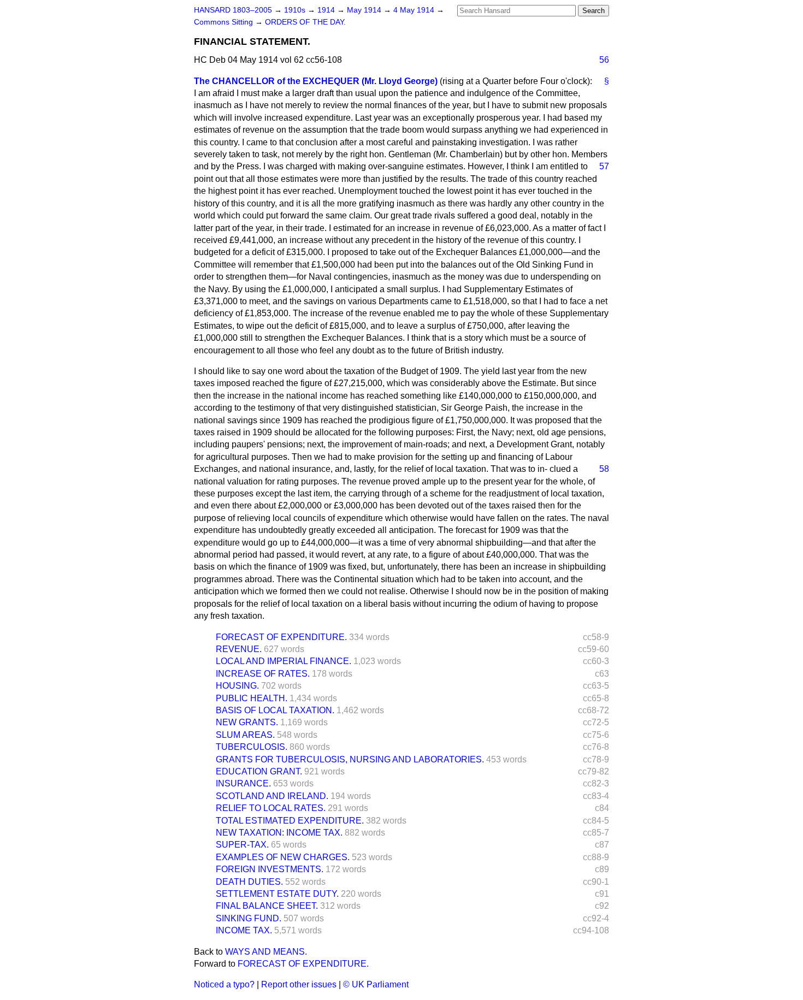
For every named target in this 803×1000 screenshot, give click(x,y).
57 (604, 166)
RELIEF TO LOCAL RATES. (271, 808)
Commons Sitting (224, 22)
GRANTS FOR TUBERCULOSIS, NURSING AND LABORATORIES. (350, 759)
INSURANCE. (243, 783)
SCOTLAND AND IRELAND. (272, 796)
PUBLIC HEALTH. (251, 698)
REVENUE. (239, 649)
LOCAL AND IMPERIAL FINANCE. (283, 661)
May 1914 (365, 10)
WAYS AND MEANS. (266, 951)
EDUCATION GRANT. (259, 771)
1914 (327, 10)
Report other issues (298, 984)
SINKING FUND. (248, 918)
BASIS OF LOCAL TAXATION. (275, 710)
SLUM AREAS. (245, 734)
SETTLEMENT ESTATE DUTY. (277, 893)
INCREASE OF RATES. (263, 673)
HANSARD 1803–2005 (233, 10)
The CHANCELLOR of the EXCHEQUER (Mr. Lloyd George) (316, 81)
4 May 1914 (414, 10)
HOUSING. (237, 685)
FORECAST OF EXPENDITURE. (281, 637)
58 (604, 469)
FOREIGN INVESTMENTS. (269, 869)
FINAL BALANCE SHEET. (267, 905)
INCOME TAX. (244, 930)
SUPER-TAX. (242, 844)
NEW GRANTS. (247, 722)
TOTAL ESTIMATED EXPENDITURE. (290, 820)
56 (604, 59)
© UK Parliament (376, 984)
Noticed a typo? (224, 984)
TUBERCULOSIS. (251, 747)
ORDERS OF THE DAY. (305, 22)
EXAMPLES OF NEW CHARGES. (283, 857)
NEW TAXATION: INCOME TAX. (279, 832)
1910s (296, 10)
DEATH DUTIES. (249, 881)
